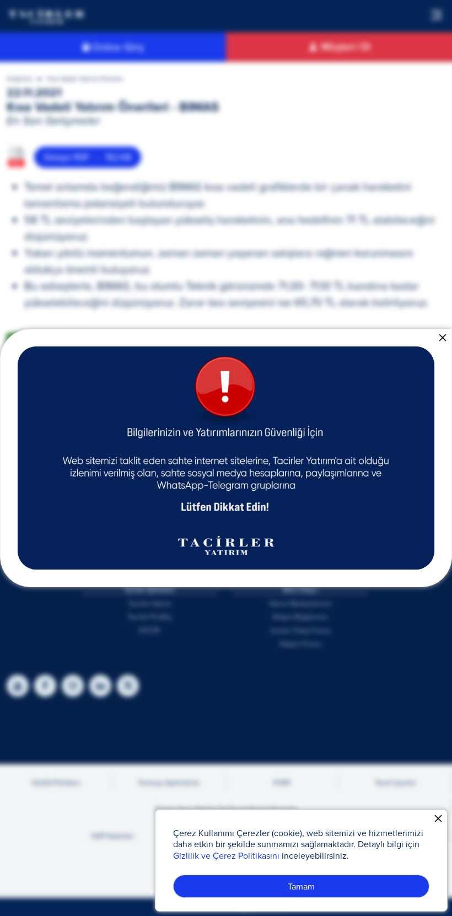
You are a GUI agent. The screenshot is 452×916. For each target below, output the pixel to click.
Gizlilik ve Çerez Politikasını (226, 855)
